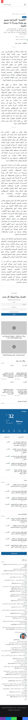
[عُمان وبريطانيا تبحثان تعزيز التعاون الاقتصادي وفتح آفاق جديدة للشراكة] (6, 465)
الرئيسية (24, 13)
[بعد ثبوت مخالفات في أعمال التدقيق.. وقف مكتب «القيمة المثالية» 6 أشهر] (6, 472)
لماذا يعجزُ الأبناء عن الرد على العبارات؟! (19, 594)
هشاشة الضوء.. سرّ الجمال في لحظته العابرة (18, 642)
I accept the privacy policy (14, 311)
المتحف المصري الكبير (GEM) (21, 632)
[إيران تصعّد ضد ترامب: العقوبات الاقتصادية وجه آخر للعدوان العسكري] (6, 451)
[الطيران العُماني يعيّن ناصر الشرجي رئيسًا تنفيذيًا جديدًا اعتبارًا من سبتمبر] (6, 458)
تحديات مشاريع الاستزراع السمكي (20, 569)
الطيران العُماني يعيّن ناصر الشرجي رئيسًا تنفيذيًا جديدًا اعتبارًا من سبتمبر (18, 458)
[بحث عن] (3, 5)
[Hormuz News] (7, 4)
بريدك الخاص (14, 307)
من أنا (25, 699)
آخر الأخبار (6, 437)
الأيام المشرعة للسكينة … (21, 599)
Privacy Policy (17, 710)
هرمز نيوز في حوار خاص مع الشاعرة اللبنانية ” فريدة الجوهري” (14, 683)
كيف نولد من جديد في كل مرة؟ (20, 661)
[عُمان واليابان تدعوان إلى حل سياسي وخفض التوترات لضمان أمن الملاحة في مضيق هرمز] (6, 444)
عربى (20, 13)
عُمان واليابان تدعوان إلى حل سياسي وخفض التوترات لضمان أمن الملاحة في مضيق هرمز (19, 443)
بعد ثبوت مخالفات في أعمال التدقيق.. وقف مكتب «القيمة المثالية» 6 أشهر (20, 471)
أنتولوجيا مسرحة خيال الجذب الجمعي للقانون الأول (16, 695)
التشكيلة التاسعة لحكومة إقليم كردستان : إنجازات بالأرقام (15, 666)
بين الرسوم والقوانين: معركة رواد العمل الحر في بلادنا (16, 616)
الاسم (14, 302)
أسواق (13, 13)
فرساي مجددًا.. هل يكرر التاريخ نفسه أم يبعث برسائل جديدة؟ (14, 586)
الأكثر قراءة (20, 437)
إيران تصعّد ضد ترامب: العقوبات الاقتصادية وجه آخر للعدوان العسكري (19, 451)
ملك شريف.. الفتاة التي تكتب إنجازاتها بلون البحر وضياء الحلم (14, 627)
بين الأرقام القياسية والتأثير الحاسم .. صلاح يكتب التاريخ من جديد (14, 650)
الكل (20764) (14, 553)
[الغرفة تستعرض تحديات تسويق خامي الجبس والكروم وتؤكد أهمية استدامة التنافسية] (21, 384)
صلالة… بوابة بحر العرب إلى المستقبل (19, 589)
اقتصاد (17, 13)
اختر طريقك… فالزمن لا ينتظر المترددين (19, 647)
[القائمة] (25, 5)
